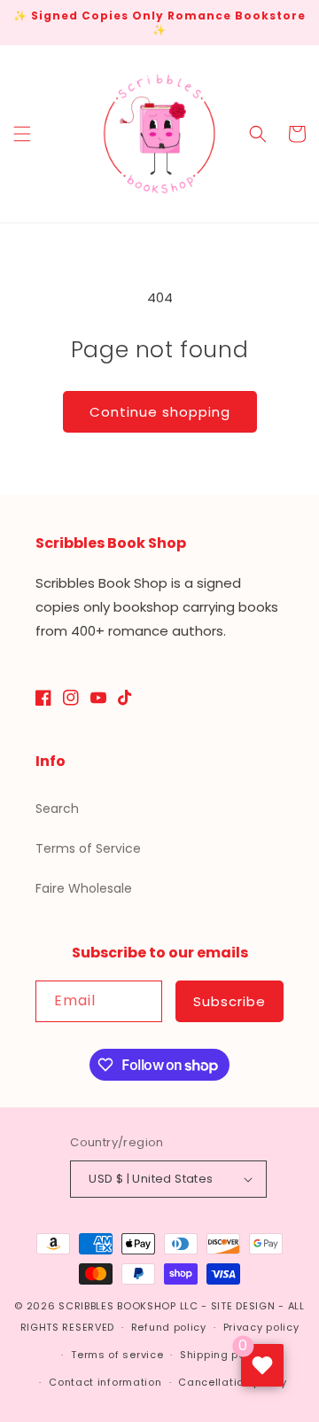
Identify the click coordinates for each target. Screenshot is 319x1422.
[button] (22, 133)
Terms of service (117, 1355)
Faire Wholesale (83, 888)
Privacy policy (261, 1327)
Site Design (243, 1306)
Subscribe (229, 1001)
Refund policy (168, 1327)
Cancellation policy (232, 1382)
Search (57, 808)
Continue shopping (159, 411)
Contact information (105, 1382)
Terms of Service (88, 848)
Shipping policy (222, 1355)
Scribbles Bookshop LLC (128, 1306)
